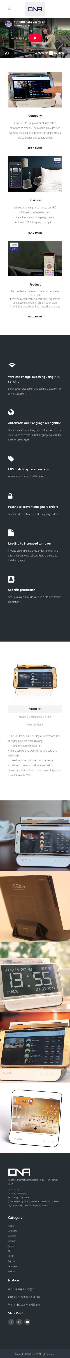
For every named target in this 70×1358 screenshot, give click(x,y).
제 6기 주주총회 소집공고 (21, 1289)
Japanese (12, 1266)
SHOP (10, 1256)
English (11, 1261)
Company (12, 1231)
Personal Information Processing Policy (26, 1180)
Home (11, 1226)
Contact (11, 1246)
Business (12, 1236)
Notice (11, 1251)
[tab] (35, 709)
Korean (11, 1271)
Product (11, 1241)
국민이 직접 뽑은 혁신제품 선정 (24, 1305)
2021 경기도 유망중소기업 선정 (24, 1297)
